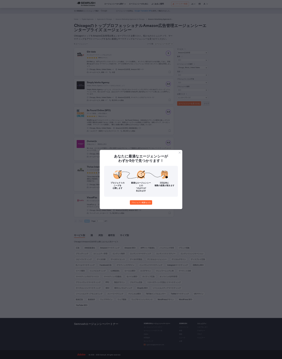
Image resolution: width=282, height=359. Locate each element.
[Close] (179, 152)
